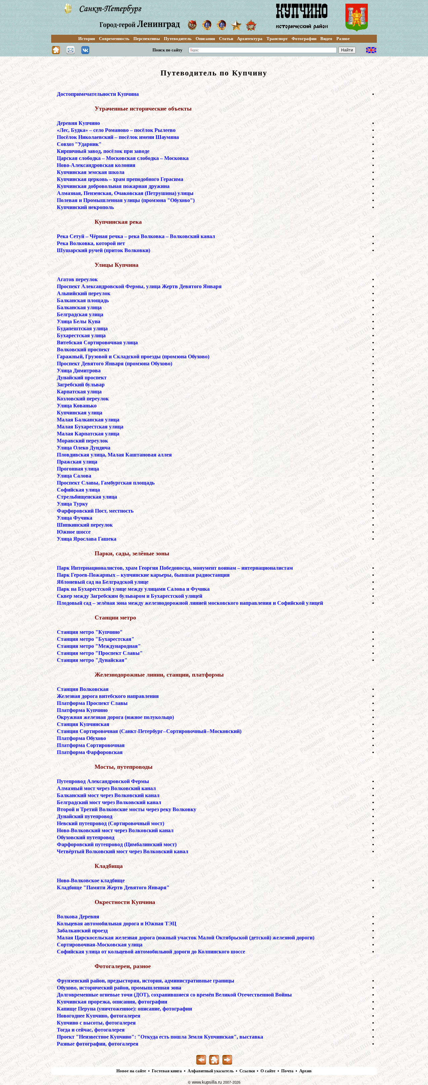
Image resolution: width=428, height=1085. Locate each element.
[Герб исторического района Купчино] (357, 31)
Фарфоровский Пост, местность (95, 511)
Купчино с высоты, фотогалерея (96, 1023)
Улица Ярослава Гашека (86, 539)
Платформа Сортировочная (91, 745)
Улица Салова (74, 476)
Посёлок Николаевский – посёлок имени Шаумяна (118, 137)
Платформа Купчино (82, 710)
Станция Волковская (83, 689)
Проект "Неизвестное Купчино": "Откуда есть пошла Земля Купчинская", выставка (160, 1037)
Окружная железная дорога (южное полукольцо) (115, 717)
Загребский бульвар (81, 384)
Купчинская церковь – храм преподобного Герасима (120, 179)
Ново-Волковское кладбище (91, 880)
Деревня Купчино (78, 123)
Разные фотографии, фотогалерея (97, 1044)
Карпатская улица (79, 391)
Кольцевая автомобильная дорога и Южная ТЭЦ (116, 923)
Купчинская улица (79, 412)
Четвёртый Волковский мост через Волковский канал (122, 851)
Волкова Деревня (78, 916)
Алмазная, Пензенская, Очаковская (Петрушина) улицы (125, 193)
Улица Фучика (74, 518)
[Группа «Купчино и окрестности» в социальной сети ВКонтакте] (85, 52)
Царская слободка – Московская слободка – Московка (123, 158)
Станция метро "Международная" (99, 646)
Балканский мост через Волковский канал (108, 795)
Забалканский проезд (82, 930)
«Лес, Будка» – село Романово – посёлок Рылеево (116, 130)
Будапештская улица (82, 328)
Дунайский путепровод (84, 816)
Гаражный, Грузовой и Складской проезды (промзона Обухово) (133, 356)
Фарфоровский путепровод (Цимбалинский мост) (117, 844)
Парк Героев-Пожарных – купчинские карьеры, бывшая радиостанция (143, 575)
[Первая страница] (214, 1063)
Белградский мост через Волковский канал (109, 802)
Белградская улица (80, 314)
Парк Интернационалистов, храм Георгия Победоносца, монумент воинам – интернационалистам (175, 568)
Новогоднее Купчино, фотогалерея (98, 1016)
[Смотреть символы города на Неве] (68, 12)
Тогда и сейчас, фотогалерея (91, 1030)
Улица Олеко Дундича (83, 447)
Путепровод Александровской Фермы (103, 781)
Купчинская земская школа (90, 172)
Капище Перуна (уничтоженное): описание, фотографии (124, 1009)
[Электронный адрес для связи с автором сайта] (71, 52)
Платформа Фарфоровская (90, 752)
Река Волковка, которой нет (91, 243)
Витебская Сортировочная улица (97, 342)
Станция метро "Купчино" (90, 632)
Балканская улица (79, 307)
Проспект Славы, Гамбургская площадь (105, 483)
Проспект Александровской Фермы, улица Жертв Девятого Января (139, 286)
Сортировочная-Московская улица (99, 944)
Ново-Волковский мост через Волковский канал (115, 830)
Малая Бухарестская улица (90, 426)
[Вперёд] (227, 1063)
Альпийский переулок (83, 293)
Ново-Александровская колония (96, 165)
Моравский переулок (82, 440)
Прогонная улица (78, 469)
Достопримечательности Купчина (98, 94)
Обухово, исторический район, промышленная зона (119, 987)
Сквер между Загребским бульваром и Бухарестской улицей (129, 596)
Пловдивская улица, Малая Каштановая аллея (114, 455)
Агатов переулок (77, 279)
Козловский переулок (83, 398)
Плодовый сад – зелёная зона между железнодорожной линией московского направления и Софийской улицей (190, 603)
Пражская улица (77, 462)
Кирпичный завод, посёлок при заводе (103, 151)
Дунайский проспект (82, 377)
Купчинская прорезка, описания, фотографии (112, 1002)
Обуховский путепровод (85, 837)
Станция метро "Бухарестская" (95, 639)
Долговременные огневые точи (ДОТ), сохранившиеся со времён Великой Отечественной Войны (174, 995)
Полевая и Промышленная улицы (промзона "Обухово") (126, 200)
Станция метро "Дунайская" (92, 660)
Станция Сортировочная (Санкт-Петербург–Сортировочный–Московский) (149, 731)
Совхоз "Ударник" (79, 144)
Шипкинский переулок (85, 525)
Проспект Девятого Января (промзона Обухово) (114, 363)
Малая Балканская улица (88, 419)
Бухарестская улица (81, 335)
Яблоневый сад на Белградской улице (102, 582)
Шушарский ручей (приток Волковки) (103, 250)
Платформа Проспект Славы (92, 703)
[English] (371, 51)
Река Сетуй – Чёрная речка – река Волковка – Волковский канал (136, 236)
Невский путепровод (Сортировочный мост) (110, 823)
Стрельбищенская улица (87, 497)
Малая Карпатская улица (88, 433)
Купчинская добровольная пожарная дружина (113, 186)
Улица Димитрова (79, 370)
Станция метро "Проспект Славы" (100, 653)
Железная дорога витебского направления (108, 696)
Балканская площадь (83, 300)
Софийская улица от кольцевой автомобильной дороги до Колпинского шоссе (151, 951)
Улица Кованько (77, 405)
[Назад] (201, 1063)
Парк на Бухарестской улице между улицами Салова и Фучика (133, 589)
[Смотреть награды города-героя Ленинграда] (192, 28)
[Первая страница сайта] (56, 52)
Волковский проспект (83, 349)
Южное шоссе (74, 532)
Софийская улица (78, 490)
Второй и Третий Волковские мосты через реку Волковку (126, 809)
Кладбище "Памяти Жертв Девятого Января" (113, 887)
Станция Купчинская (83, 724)
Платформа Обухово (81, 738)
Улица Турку (72, 504)
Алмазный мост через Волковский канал (106, 788)
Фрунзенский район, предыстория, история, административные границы (145, 980)
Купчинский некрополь (85, 207)
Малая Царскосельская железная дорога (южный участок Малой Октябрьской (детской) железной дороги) (185, 937)
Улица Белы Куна (78, 321)
